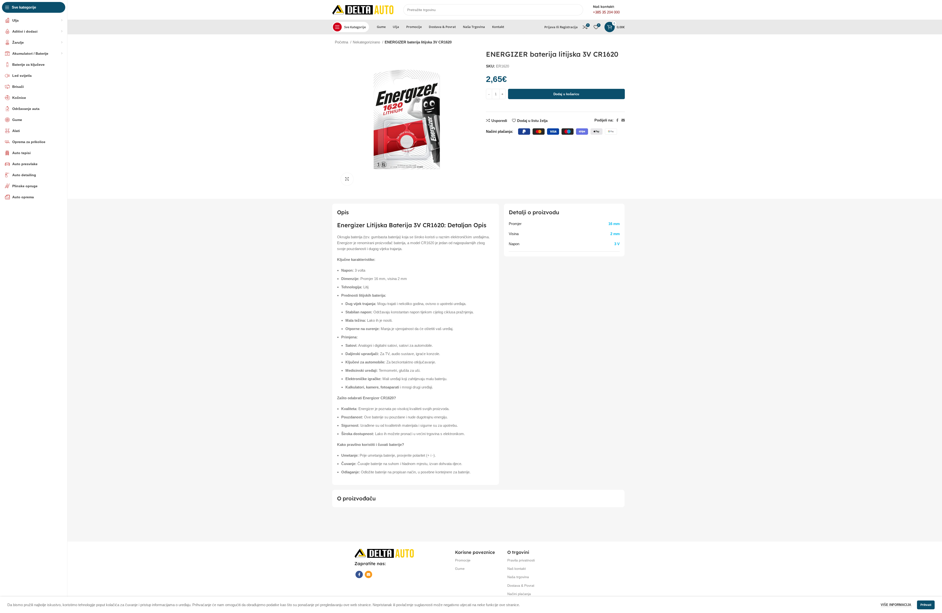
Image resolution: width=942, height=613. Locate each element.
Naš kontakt (516, 569)
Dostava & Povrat (520, 585)
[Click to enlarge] (347, 179)
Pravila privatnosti (521, 560)
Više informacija (896, 605)
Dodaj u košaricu (566, 94)
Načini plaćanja (519, 594)
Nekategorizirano (367, 42)
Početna (342, 42)
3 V (617, 244)
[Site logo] (362, 9)
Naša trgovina (518, 577)
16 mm (614, 224)
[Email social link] (623, 120)
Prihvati (925, 605)
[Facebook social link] (617, 120)
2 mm (615, 234)
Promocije (463, 560)
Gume (460, 569)
